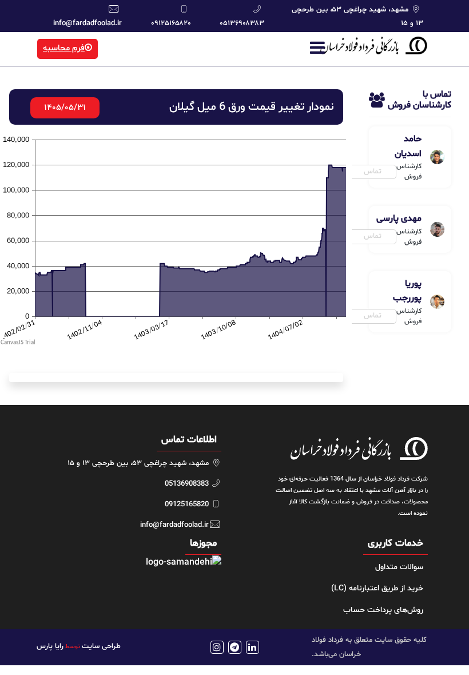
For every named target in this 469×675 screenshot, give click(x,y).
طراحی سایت (101, 646)
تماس (372, 171)
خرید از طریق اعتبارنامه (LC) (377, 588)
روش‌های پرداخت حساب (383, 610)
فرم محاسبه (64, 48)
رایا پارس (50, 646)
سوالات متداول (399, 567)
